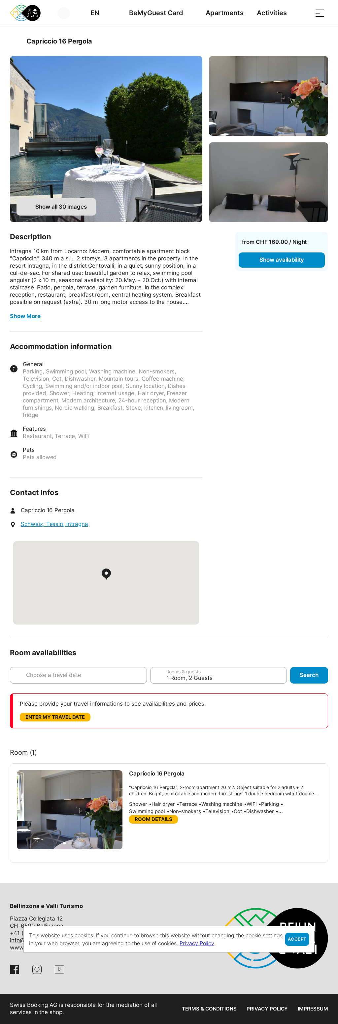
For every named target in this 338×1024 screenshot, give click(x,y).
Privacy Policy (267, 1009)
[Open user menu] (67, 13)
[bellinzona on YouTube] (59, 969)
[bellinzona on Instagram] (37, 969)
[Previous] (15, 41)
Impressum (313, 1009)
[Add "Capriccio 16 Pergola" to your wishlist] (321, 41)
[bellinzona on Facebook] (14, 969)
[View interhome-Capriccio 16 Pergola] (106, 139)
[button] (64, 843)
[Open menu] (320, 13)
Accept (297, 939)
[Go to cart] (303, 13)
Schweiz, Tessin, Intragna (54, 524)
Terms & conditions (209, 1009)
